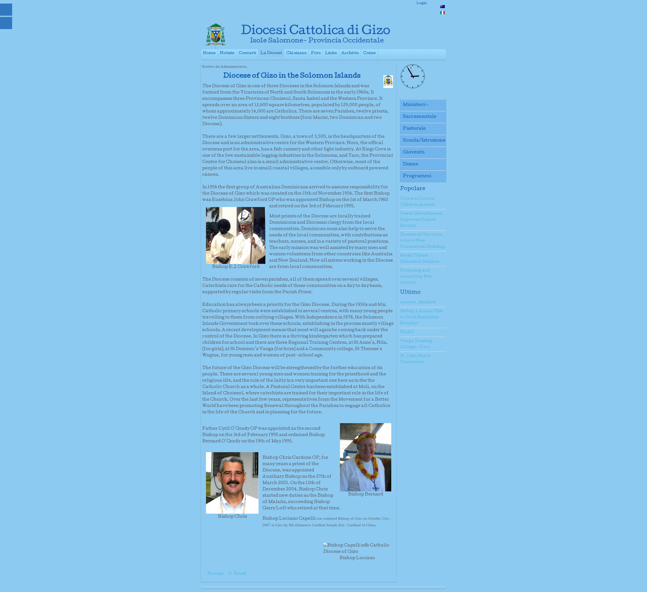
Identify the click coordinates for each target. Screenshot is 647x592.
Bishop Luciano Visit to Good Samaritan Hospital (421, 317)
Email (239, 574)
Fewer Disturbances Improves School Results (421, 220)
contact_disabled (417, 303)
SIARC (407, 332)
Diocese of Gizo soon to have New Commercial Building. (423, 241)
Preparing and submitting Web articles (416, 277)
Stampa (216, 574)
